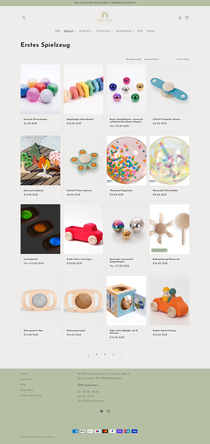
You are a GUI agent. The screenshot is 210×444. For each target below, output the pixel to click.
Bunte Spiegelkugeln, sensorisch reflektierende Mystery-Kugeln (126, 120)
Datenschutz (27, 390)
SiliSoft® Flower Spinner (79, 190)
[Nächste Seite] (121, 354)
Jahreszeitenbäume (34, 190)
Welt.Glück (32, 437)
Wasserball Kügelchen (121, 190)
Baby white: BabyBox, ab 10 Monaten (124, 331)
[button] (23, 17)
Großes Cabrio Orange (164, 330)
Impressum (26, 379)
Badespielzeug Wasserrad (166, 259)
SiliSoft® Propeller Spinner (166, 119)
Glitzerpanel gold (76, 330)
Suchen (24, 374)
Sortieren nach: (133, 59)
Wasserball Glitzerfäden (165, 190)
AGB (22, 385)
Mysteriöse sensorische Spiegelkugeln (121, 260)
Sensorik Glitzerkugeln (35, 119)
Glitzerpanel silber (33, 330)
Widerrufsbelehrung (30, 395)
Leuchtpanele (31, 259)
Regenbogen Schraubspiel (80, 119)
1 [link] (88, 355)
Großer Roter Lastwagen (79, 259)
